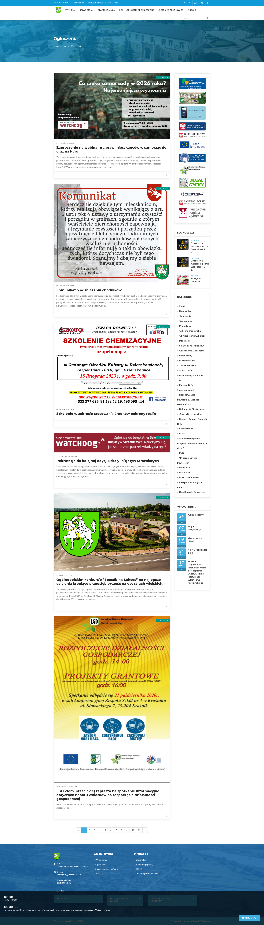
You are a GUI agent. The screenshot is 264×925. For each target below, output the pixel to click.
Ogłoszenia (185, 316)
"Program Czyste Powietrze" (187, 460)
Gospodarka (185, 320)
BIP (109, 3)
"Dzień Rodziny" (196, 515)
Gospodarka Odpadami (191, 350)
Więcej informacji (103, 910)
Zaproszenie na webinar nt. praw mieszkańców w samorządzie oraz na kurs (111, 149)
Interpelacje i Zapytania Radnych (190, 485)
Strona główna (61, 3)
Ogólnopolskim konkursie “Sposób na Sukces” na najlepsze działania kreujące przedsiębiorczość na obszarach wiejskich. (109, 582)
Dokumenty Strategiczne (192, 409)
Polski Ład (184, 472)
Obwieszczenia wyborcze (192, 335)
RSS (116, 3)
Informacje (184, 340)
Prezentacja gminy (144, 864)
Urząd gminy (185, 355)
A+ (195, 3)
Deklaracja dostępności (146, 873)
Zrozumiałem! (249, 918)
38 (133, 830)
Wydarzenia (185, 370)
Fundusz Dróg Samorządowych (185, 387)
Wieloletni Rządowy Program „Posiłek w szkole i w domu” (192, 443)
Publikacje (184, 467)
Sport (182, 306)
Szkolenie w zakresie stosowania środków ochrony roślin (106, 414)
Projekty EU (185, 325)
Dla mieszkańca (187, 360)
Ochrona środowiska (190, 330)
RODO (138, 869)
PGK (181, 452)
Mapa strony (78, 3)
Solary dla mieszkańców (191, 345)
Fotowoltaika (186, 428)
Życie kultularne (187, 365)
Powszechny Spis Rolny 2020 (190, 378)
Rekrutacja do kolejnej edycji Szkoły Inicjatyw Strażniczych (107, 461)
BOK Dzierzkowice (189, 477)
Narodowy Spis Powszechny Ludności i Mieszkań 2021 (188, 399)
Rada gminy (185, 311)
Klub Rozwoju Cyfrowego (192, 492)
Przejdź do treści (95, 3)
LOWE (182, 433)
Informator (140, 859)
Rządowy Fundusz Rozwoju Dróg (192, 421)
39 (139, 830)
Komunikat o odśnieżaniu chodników (89, 290)
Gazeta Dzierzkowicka (190, 414)
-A (184, 3)
